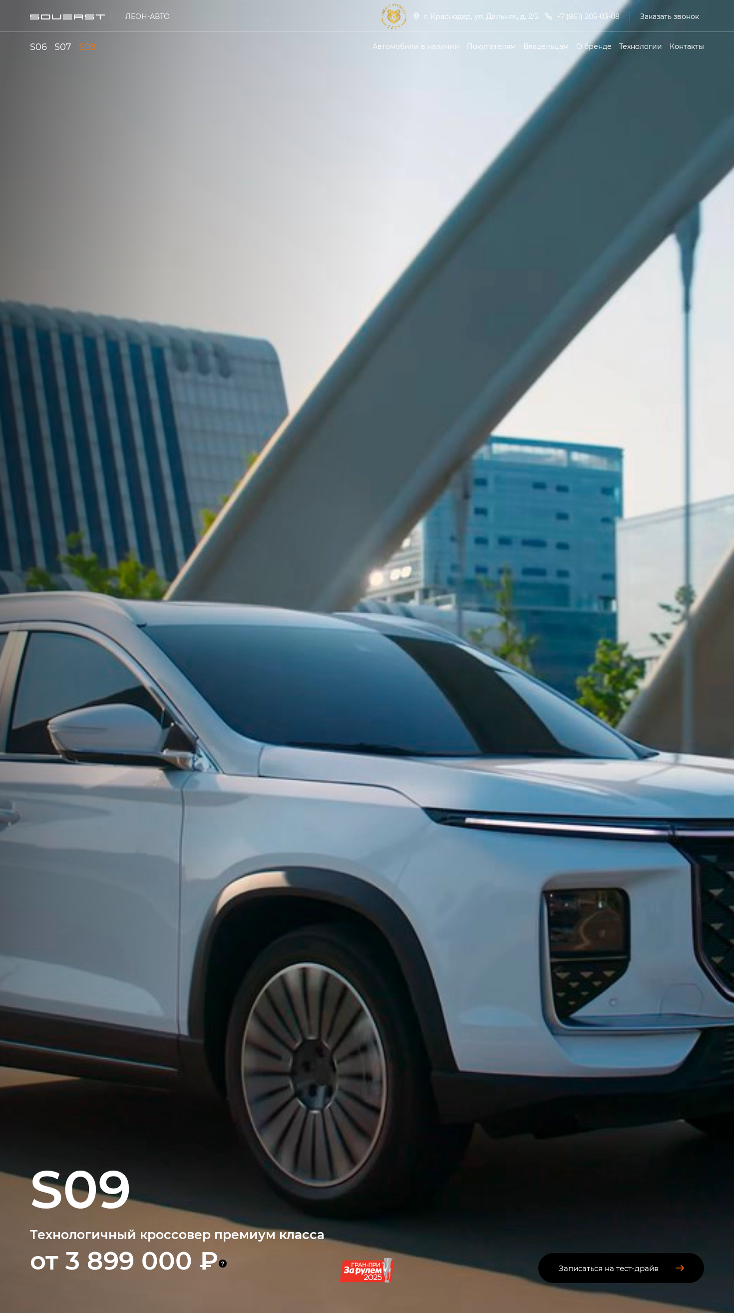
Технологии (640, 46)
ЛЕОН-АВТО (147, 16)
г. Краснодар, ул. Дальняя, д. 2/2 (481, 16)
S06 (38, 46)
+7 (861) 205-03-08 (588, 16)
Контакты (687, 46)
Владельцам (546, 46)
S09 (87, 46)
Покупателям (491, 46)
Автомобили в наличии (415, 46)
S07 (62, 46)
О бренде (594, 46)
